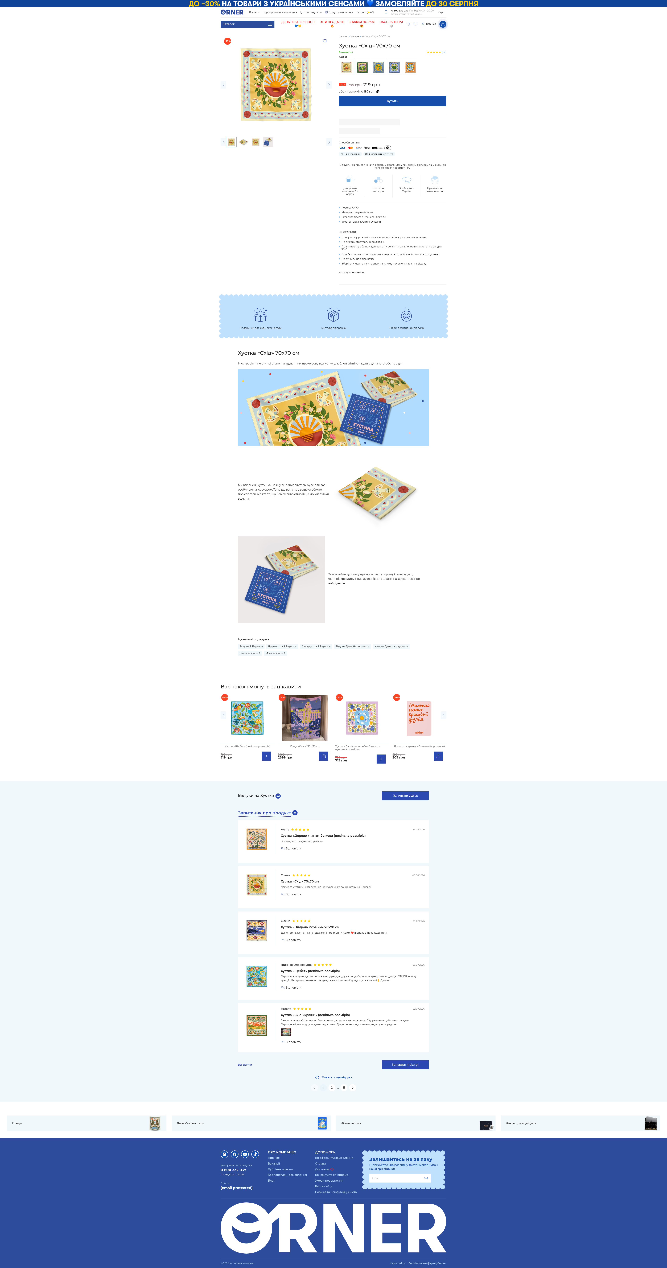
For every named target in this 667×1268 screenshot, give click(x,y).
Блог (271, 1180)
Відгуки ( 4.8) (365, 12)
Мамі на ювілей (275, 653)
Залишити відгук (405, 795)
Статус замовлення (341, 12)
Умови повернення (329, 1180)
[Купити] (323, 756)
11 (344, 1087)
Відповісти (294, 848)
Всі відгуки (245, 1064)
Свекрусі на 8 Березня (316, 646)
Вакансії (254, 12)
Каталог (228, 24)
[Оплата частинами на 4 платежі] (387, 148)
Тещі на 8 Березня (251, 646)
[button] (223, 85)
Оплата (320, 1163)
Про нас (273, 1157)
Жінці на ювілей (250, 653)
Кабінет (431, 24)
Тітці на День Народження (352, 646)
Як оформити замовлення (334, 1157)
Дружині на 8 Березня (282, 646)
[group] (346, 67)
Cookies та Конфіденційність (336, 1192)
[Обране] (415, 24)
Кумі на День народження (391, 646)
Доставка (322, 1169)
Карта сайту (323, 1186)
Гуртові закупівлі (311, 12)
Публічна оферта (280, 1169)
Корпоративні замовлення (280, 12)
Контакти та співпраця (331, 1175)
